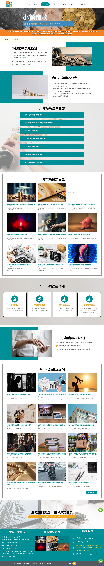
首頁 (28, 4)
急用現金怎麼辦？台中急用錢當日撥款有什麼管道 (52, 234)
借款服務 (54, 4)
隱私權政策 (34, 563)
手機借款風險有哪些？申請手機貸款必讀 (79, 265)
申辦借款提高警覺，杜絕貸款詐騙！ (17, 234)
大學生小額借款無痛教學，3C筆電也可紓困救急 (51, 425)
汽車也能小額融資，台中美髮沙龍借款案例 (19, 454)
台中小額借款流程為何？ (32, 130)
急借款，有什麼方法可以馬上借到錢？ (79, 234)
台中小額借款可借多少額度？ (33, 115)
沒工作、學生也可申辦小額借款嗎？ (35, 138)
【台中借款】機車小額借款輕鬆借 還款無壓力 (50, 482)
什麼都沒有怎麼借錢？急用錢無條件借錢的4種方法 (21, 204)
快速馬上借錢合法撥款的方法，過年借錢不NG (51, 265)
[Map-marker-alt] (74, 563)
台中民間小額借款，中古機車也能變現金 (79, 394)
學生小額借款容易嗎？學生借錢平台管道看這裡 (81, 204)
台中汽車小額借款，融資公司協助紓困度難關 (81, 425)
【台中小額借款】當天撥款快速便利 (78, 482)
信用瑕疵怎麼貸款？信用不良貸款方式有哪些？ (51, 204)
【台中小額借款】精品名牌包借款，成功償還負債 (82, 454)
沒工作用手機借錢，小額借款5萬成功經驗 (18, 394)
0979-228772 (23, 57)
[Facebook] (70, 563)
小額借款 (45, 4)
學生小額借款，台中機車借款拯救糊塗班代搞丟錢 (52, 454)
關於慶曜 (36, 4)
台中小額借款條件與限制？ (33, 146)
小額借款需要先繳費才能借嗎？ (34, 154)
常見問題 (64, 4)
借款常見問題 (52, 532)
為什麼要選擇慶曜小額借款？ (33, 162)
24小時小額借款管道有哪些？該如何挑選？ (19, 265)
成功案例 (73, 4)
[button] (52, 115)
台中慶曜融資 (6, 39)
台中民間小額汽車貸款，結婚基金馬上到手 (19, 425)
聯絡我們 (82, 4)
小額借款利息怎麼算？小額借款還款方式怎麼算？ (39, 123)
